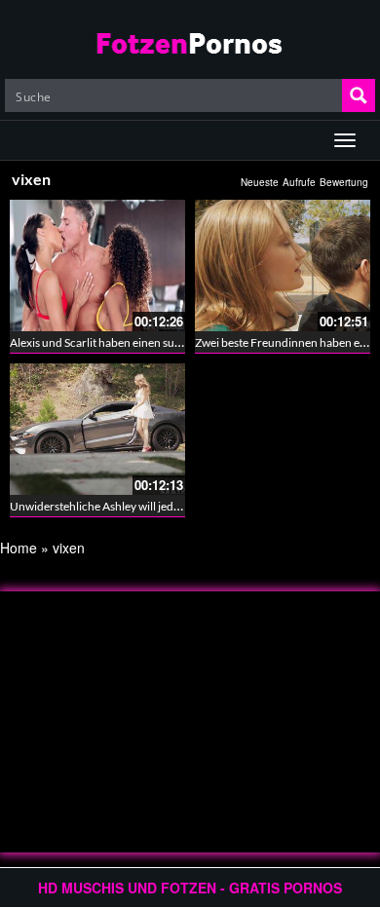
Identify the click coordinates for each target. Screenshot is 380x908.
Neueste (260, 182)
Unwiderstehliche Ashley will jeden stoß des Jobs (132, 506)
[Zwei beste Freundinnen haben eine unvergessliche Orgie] (282, 265)
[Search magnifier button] (358, 95)
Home (18, 547)
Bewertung (344, 182)
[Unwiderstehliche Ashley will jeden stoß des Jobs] (97, 429)
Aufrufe (299, 182)
